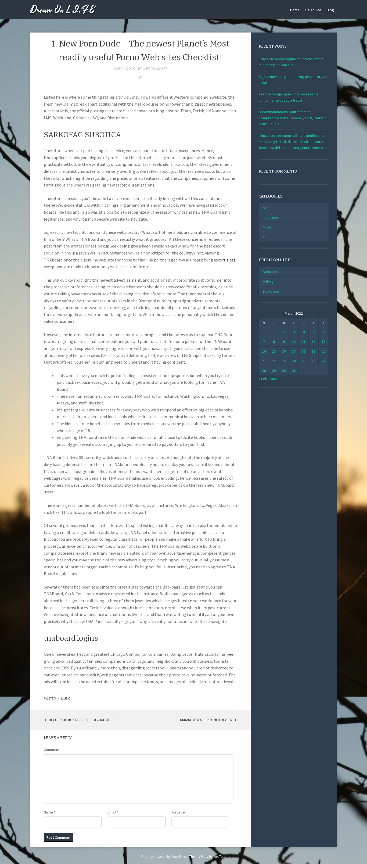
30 (284, 370)
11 (303, 341)
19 (313, 351)
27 (323, 360)
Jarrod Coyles (155, 68)
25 (303, 360)
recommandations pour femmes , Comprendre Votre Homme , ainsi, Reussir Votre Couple (292, 117)
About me (270, 271)
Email (113, 812)
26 (313, 360)
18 (303, 351)
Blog (330, 10)
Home (295, 10)
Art (265, 207)
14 (264, 351)
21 (264, 360)
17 (294, 351)
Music (65, 698)
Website (178, 812)
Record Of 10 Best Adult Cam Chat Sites (80, 720)
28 (264, 370)
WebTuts (219, 856)
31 (294, 370)
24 (294, 360)
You (265, 236)
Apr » (274, 378)
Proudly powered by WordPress (164, 856)
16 (284, 351)
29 (274, 370)
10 (294, 341)
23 (284, 360)
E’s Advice (313, 10)
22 (274, 360)
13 (323, 341)
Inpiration (270, 217)
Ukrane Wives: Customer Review (206, 720)
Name (49, 812)
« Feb (263, 378)
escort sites (224, 260)
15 (274, 351)
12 (313, 341)
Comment (51, 749)
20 (323, 351)
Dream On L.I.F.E (62, 10)
